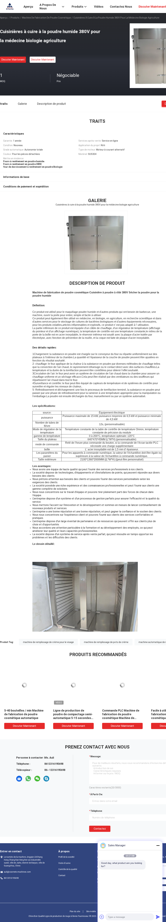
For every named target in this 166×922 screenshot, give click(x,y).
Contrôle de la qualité (67, 869)
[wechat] (37, 779)
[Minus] (158, 845)
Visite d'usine (64, 863)
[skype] (46, 779)
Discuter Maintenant (13, 59)
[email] (19, 779)
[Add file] (102, 916)
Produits (15, 17)
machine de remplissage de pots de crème (106, 642)
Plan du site (75, 911)
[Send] (157, 916)
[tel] (55, 779)
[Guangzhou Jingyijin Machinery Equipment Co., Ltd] (10, 6)
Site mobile (91, 911)
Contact (61, 875)
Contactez (100, 828)
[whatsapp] (28, 779)
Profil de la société (66, 857)
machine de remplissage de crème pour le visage (48, 642)
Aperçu (3, 17)
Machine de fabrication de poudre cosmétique (46, 17)
